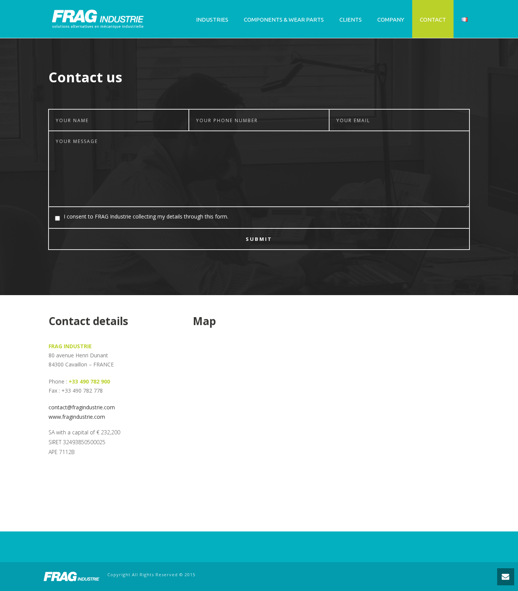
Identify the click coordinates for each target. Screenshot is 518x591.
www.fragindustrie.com (77, 416)
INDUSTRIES (212, 19)
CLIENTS (350, 19)
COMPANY (390, 19)
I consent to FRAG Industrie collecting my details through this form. (146, 216)
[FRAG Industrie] (71, 575)
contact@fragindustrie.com (82, 407)
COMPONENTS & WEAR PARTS (284, 19)
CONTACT (433, 19)
